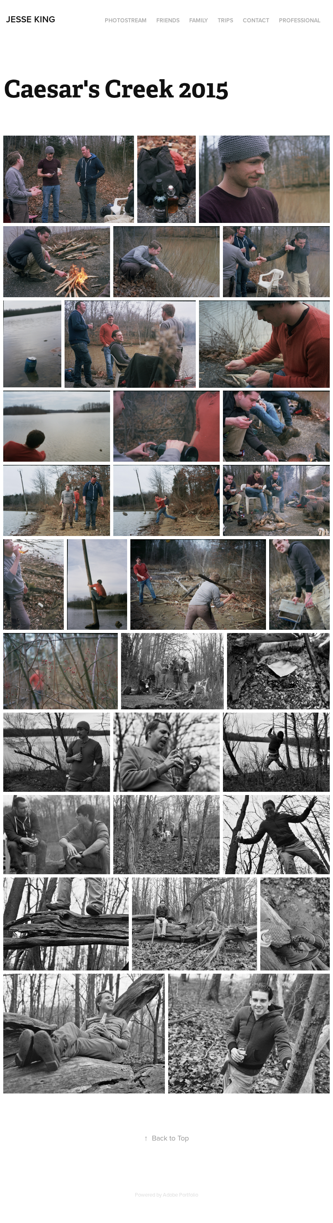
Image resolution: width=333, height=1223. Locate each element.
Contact (256, 20)
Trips (225, 20)
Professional (299, 20)
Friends (167, 20)
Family (198, 20)
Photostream (126, 20)
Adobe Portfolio (180, 1194)
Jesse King (30, 19)
